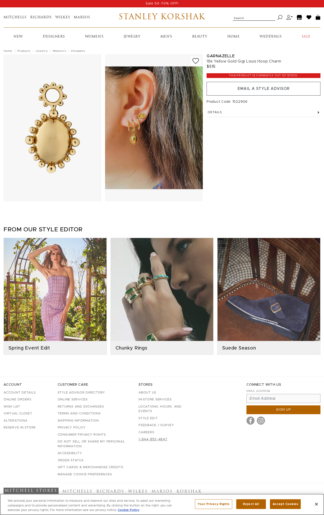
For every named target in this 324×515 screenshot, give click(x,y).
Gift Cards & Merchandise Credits (90, 467)
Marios (82, 17)
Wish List (12, 406)
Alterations (15, 420)
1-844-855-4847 (153, 439)
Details (215, 112)
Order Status (71, 460)
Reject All (251, 503)
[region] (162, 504)
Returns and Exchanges (81, 406)
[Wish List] (309, 17)
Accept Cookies (285, 503)
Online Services (73, 399)
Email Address (258, 391)
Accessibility (70, 453)
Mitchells (15, 17)
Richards (41, 17)
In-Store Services (155, 399)
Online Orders (18, 399)
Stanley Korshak (162, 17)
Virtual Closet (18, 413)
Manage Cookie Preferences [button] (85, 474)
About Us (147, 392)
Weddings (270, 37)
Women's (94, 37)
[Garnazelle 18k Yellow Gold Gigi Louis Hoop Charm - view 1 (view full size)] (53, 127)
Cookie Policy (128, 510)
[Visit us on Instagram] (261, 421)
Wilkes (62, 17)
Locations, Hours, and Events (160, 409)
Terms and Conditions (79, 413)
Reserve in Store (20, 427)
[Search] (280, 17)
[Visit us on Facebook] (250, 421)
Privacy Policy (72, 427)
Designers (54, 37)
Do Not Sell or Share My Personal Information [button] (91, 444)
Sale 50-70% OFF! (162, 3)
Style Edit (148, 418)
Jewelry (132, 37)
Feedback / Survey (156, 425)
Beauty (199, 37)
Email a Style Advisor (264, 89)
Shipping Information (78, 420)
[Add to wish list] (195, 61)
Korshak (189, 492)
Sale (306, 37)
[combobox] (254, 17)
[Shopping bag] (318, 17)
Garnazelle (221, 56)
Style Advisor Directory (81, 392)
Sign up (283, 409)
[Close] (316, 504)
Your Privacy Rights (213, 503)
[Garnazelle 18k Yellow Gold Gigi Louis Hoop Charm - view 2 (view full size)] (154, 127)
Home (233, 37)
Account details (20, 392)
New (18, 37)
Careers (146, 432)
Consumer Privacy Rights (82, 434)
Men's (166, 37)
